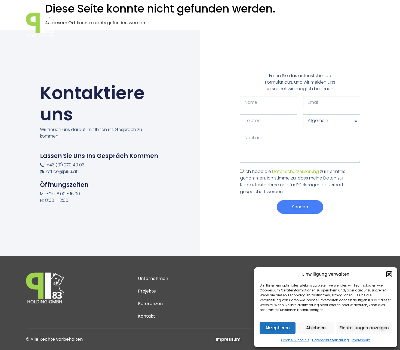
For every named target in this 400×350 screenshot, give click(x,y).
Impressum (361, 340)
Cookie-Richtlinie (295, 340)
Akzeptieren (277, 328)
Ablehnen (316, 328)
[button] (389, 274)
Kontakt (344, 25)
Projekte (270, 25)
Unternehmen (233, 25)
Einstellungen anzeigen (364, 328)
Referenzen (311, 25)
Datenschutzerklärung (330, 340)
